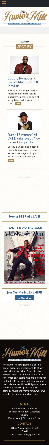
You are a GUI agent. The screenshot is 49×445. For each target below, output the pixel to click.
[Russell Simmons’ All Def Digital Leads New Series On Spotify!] (24, 121)
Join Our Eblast (24, 297)
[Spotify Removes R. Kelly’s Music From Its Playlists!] (24, 64)
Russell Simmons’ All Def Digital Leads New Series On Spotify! (24, 138)
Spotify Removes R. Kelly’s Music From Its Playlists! (23, 82)
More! (18, 104)
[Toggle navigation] (4, 3)
